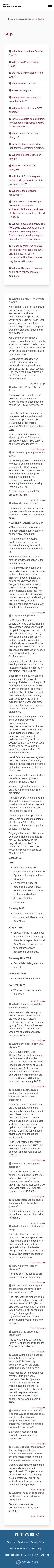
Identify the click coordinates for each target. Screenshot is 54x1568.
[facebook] (17, 1535)
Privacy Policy (37, 1542)
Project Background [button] (22, 90)
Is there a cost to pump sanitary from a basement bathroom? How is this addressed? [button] (27, 123)
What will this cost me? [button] (24, 83)
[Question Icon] (10, 51)
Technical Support (13, 1555)
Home (10, 19)
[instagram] (37, 1535)
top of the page (38, 383)
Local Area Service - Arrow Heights (30, 19)
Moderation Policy (18, 1548)
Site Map (45, 1555)
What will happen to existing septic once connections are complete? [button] (25, 272)
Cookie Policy (31, 1555)
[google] (27, 1535)
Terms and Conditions (17, 1542)
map (25, 494)
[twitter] (22, 1535)
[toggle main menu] (49, 5)
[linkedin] (32, 1535)
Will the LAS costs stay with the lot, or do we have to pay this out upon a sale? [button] (26, 180)
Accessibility (35, 1548)
